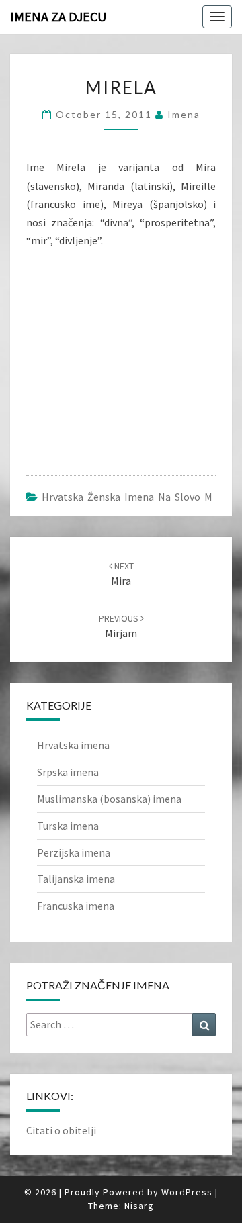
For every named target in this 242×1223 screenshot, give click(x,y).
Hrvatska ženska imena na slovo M (127, 496)
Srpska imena (68, 772)
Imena (183, 114)
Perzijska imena (73, 852)
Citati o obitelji (61, 1130)
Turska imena (68, 825)
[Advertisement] (127, 353)
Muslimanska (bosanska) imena (109, 798)
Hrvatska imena (73, 745)
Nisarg (139, 1206)
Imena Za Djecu (58, 16)
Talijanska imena (76, 878)
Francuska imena (75, 905)
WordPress (186, 1192)
